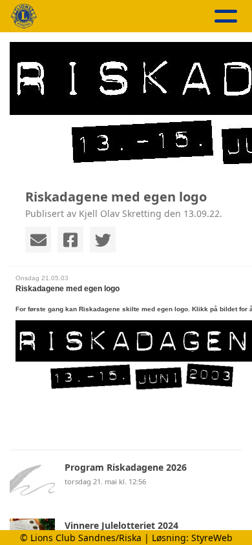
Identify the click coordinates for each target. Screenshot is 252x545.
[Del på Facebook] (70, 239)
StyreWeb (212, 537)
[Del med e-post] (38, 239)
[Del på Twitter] (103, 239)
